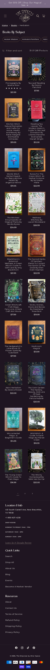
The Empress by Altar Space (28, 656)
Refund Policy (12, 620)
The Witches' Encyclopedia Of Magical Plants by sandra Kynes (13, 221)
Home (5, 25)
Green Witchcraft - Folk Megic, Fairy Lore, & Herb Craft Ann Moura (13, 308)
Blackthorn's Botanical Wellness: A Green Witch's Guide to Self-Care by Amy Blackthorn (13, 264)
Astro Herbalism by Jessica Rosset (13, 389)
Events (8, 580)
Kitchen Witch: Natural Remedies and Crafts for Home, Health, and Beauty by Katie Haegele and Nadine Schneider (13, 131)
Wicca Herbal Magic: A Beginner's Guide (13, 435)
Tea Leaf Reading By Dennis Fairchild (36, 85)
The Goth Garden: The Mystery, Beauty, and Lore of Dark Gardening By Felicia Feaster (36, 393)
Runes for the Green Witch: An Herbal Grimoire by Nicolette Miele (36, 178)
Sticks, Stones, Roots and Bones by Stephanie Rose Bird (36, 308)
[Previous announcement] (5, 4)
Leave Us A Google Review (18, 542)
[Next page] (32, 493)
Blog (7, 574)
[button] (5, 16)
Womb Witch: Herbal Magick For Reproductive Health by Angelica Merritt (13, 178)
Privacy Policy (12, 632)
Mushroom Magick (37, 347)
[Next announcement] (45, 4)
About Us (10, 568)
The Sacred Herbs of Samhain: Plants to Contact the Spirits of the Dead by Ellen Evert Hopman (36, 264)
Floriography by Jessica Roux (13, 84)
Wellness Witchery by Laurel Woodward (36, 220)
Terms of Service (14, 614)
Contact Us (11, 608)
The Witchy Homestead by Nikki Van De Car (37, 477)
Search (9, 556)
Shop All (9, 562)
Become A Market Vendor (18, 586)
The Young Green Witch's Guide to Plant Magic (13, 477)
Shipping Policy (13, 626)
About (8, 602)
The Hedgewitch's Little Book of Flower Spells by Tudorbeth (13, 349)
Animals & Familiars (30, 39)
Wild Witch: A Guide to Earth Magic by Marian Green (37, 436)
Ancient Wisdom (11, 39)
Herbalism (24, 25)
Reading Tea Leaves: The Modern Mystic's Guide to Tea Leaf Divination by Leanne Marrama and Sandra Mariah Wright (36, 131)
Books (14, 25)
